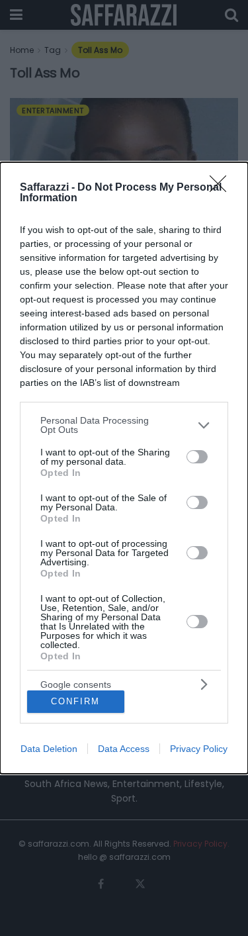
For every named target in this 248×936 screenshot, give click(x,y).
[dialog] (124, 467)
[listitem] (124, 425)
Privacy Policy (198, 748)
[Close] (222, 188)
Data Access (123, 748)
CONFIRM (75, 701)
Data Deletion (49, 748)
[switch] (197, 456)
